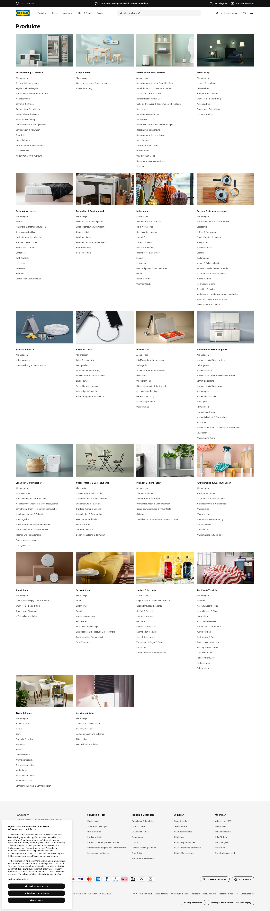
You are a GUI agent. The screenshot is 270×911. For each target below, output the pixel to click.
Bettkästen (21, 268)
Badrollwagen (142, 140)
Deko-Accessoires (144, 226)
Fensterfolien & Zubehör (87, 744)
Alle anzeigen (22, 78)
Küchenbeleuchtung (206, 412)
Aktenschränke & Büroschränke (30, 145)
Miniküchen (202, 422)
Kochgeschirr (203, 242)
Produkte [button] (42, 13)
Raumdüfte (141, 237)
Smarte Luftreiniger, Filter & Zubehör (33, 600)
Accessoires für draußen (87, 519)
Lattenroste (21, 263)
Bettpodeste (22, 252)
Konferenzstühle (83, 252)
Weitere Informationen (18, 879)
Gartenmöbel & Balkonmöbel (89, 493)
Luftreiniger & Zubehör (86, 391)
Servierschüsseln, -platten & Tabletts (213, 268)
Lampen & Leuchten (206, 83)
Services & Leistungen (97, 826)
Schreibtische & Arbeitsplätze (89, 221)
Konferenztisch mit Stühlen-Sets (91, 242)
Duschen (140, 166)
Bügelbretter (202, 529)
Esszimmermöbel (24, 723)
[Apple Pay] (141, 879)
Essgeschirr (202, 226)
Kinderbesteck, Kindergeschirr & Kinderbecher (217, 294)
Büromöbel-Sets (83, 247)
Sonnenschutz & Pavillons (88, 503)
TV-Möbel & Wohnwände (27, 114)
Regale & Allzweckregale (27, 88)
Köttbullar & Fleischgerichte (149, 605)
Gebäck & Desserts (145, 611)
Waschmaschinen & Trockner (210, 534)
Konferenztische (83, 237)
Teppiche (201, 600)
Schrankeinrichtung (205, 380)
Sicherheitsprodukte (145, 401)
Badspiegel (141, 109)
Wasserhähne (142, 406)
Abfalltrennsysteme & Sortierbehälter (33, 524)
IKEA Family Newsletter (184, 842)
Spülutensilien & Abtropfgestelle (211, 273)
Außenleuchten (204, 104)
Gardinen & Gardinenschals (88, 723)
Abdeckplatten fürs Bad (147, 145)
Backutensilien (203, 258)
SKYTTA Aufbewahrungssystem (150, 360)
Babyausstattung (84, 88)
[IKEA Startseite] (23, 13)
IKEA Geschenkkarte (183, 831)
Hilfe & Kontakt (94, 831)
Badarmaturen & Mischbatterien (151, 161)
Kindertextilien (203, 663)
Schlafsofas (81, 605)
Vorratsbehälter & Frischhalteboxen (213, 221)
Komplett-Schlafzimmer (27, 242)
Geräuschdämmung (145, 396)
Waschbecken (142, 150)
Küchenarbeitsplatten (206, 396)
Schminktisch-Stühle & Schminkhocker (33, 785)
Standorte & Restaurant (143, 858)
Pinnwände (141, 263)
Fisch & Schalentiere (145, 637)
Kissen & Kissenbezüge (207, 605)
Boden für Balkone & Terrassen (150, 370)
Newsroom (220, 847)
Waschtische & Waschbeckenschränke (153, 88)
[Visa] (80, 879)
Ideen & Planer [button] (85, 13)
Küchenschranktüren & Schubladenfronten (216, 375)
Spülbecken (202, 432)
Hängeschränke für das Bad (149, 98)
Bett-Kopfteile (22, 258)
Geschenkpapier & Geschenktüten (151, 268)
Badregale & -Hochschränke (149, 93)
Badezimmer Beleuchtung (148, 129)
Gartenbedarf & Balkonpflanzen (90, 514)
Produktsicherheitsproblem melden (103, 842)
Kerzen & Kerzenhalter (146, 232)
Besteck (200, 252)
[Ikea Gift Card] (132, 879)
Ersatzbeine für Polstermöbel (89, 637)
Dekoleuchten (203, 88)
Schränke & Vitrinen (25, 104)
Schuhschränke (22, 150)
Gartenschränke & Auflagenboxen (31, 124)
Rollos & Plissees (84, 728)
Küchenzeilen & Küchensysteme (211, 360)
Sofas (78, 600)
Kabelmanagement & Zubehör (90, 396)
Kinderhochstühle (24, 780)
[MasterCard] (89, 879)
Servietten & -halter (206, 289)
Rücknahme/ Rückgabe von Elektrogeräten (106, 847)
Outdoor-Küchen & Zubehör (89, 509)
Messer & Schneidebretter (209, 263)
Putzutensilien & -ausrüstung (210, 519)
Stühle (19, 734)
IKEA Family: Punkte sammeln (187, 847)
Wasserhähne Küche (206, 438)
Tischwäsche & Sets (206, 284)
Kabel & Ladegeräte (85, 360)
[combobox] (158, 13)
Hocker (19, 749)
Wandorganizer (23, 519)
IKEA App (136, 842)
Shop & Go (137, 853)
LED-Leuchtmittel (205, 114)
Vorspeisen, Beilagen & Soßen (150, 642)
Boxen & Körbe (143, 278)
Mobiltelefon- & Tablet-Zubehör (90, 375)
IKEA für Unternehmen (184, 853)
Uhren (139, 273)
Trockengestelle (204, 524)
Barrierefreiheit (146, 894)
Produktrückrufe (94, 837)
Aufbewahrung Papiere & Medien (31, 498)
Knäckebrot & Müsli (145, 616)
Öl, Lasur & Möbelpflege (147, 391)
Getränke (140, 621)
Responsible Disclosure (228, 894)
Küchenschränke (204, 370)
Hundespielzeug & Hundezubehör (31, 365)
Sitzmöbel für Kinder (25, 775)
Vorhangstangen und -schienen (90, 734)
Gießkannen (141, 514)
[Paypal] (106, 879)
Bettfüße (20, 273)
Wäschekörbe (203, 509)
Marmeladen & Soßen (146, 631)
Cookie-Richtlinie (161, 894)
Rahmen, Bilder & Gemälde (148, 221)
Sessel (79, 611)
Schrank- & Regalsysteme (27, 83)
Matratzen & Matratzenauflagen (31, 226)
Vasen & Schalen (144, 242)
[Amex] (98, 879)
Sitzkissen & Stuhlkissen (208, 642)
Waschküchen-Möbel (145, 155)
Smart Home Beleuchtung (209, 98)
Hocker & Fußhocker (85, 616)
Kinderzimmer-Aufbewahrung (29, 155)
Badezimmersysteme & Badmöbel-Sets (154, 83)
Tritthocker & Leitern (25, 765)
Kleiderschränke (23, 98)
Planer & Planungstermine (144, 847)
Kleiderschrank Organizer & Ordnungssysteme (37, 503)
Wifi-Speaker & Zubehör (27, 616)
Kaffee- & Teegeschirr (207, 232)
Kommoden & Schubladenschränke (32, 93)
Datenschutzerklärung (179, 894)
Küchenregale (203, 391)
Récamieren (81, 621)
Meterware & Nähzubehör (209, 626)
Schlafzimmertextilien (25, 232)
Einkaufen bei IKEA (140, 831)
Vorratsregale (203, 406)
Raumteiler (21, 135)
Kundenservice (94, 821)
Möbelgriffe (141, 365)
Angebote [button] (67, 13)
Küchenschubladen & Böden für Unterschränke (218, 427)
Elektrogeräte (82, 380)
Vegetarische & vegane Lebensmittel (153, 600)
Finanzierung (137, 837)
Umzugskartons (143, 380)
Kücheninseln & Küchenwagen (210, 386)
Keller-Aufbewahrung (25, 119)
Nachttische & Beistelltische (29, 237)
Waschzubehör (203, 514)
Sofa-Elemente (83, 642)
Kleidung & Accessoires (207, 647)
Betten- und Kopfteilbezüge (28, 278)
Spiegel (139, 258)
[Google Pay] (150, 879)
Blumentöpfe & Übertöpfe (148, 252)
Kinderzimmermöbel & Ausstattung (92, 83)
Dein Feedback (180, 826)
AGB (135, 894)
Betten (19, 221)
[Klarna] (124, 879)
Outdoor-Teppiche (84, 529)
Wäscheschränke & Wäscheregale (212, 503)
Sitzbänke (20, 744)
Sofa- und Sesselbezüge (87, 626)
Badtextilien (141, 119)
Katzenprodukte (23, 360)
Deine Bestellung (181, 821)
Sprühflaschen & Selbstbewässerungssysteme (157, 519)
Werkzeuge (141, 375)
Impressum (195, 894)
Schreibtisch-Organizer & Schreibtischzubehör (36, 509)
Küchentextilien (204, 278)
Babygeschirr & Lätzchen (208, 304)
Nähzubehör (81, 739)
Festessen (141, 647)
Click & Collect (138, 826)
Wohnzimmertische (24, 760)
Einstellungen (36, 900)
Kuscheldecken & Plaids (207, 611)
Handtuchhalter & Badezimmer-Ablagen (154, 124)
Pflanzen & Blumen (145, 247)
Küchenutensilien (204, 247)
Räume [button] (55, 13)
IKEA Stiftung (221, 837)
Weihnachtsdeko (144, 284)
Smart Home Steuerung (87, 386)
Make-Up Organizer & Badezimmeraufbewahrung (158, 104)
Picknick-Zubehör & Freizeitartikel (212, 299)
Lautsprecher (82, 365)
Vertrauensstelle (247, 894)
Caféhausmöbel (23, 754)
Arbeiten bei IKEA (223, 821)
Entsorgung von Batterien (99, 853)
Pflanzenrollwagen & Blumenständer (153, 503)
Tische (19, 728)
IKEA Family (179, 837)
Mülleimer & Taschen (206, 493)
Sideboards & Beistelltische (28, 109)
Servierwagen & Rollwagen (28, 129)
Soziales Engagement (225, 853)
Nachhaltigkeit (222, 842)
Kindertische (21, 770)
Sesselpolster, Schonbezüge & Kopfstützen (95, 631)
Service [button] (100, 13)
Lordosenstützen (204, 652)
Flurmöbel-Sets (23, 140)
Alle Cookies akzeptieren (36, 886)
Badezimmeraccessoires (147, 114)
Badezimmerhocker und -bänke (150, 135)
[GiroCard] (115, 879)
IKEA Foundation (223, 831)
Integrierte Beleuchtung (208, 93)
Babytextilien (203, 668)
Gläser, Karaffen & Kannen (209, 237)
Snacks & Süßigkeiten (146, 626)
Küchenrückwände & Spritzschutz (151, 386)
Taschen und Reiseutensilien (28, 534)
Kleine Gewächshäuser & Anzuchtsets (153, 509)
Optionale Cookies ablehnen (36, 893)
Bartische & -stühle (24, 739)
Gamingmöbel (82, 232)
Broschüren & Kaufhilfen (143, 821)
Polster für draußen (206, 657)
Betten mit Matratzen (26, 247)
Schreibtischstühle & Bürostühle (90, 226)
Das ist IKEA (221, 826)
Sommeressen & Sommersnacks (151, 652)
